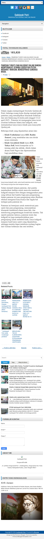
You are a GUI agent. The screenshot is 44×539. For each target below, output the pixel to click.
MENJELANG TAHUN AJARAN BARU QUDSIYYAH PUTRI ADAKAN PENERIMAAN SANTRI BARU (17, 336)
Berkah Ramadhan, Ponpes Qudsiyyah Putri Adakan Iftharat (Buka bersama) (6, 306)
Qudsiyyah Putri (22, 15)
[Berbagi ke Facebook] (9, 283)
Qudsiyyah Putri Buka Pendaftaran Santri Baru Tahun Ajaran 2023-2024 (25, 377)
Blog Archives (23, 362)
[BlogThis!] (5, 283)
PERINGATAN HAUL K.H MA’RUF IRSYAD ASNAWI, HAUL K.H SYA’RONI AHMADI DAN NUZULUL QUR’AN (17, 308)
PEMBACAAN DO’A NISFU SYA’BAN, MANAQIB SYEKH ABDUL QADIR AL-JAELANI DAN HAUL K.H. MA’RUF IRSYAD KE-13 (27, 309)
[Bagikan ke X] (7, 283)
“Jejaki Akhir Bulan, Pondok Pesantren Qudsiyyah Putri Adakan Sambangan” (26, 367)
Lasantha (34, 535)
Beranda (23, 348)
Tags (13, 362)
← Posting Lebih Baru (8, 348)
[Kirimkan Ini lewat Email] (3, 283)
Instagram (5, 36)
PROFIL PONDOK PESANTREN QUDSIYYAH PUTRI (25, 387)
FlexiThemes (16, 535)
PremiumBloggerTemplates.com (22, 536)
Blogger (36, 532)
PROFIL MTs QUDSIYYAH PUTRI (19, 397)
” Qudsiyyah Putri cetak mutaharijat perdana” (5, 333)
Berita (8, 57)
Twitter (4, 43)
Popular (5, 362)
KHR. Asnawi (7, 483)
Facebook (5, 33)
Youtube (4, 40)
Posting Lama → (37, 348)
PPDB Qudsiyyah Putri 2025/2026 (20, 407)
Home (3, 57)
